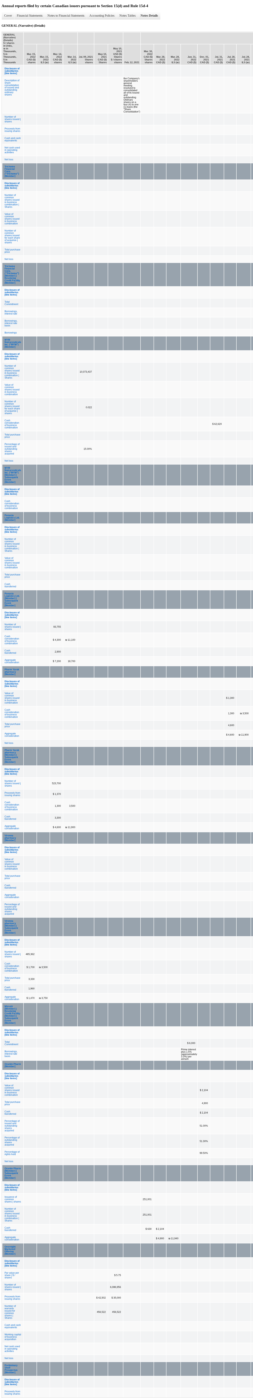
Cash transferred (10, 585)
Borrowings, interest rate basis (11, 323)
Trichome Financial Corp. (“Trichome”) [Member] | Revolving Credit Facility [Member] (12, 274)
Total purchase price (12, 250)
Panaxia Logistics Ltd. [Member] (12, 517)
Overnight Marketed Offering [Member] (10, 1250)
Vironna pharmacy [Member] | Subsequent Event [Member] (11, 927)
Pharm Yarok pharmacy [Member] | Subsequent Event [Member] (12, 756)
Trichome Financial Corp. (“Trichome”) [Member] (12, 171)
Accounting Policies (101, 15)
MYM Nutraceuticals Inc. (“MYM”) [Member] (13, 343)
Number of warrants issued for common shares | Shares (10, 1312)
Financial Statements (29, 15)
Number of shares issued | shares (13, 119)
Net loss (9, 159)
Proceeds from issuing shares (12, 130)
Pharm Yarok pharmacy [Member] (12, 671)
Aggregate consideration (12, 661)
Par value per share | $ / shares (12, 1275)
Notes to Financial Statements (65, 15)
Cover (8, 15)
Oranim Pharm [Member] (13, 1065)
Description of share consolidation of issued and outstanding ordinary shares (12, 87)
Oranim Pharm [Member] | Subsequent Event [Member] (13, 1173)
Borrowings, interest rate (11, 312)
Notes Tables (127, 15)
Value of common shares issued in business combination (12, 219)
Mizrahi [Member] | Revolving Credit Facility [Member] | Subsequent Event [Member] (12, 1014)
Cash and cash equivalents (13, 139)
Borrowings (11, 333)
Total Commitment (11, 303)
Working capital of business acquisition (13, 1336)
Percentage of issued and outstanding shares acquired (12, 449)
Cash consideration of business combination (12, 424)
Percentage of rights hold (12, 1153)
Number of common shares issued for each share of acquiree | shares (12, 237)
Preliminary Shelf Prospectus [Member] (11, 1369)
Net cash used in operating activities (12, 150)
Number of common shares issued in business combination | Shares (12, 201)
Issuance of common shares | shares (13, 1199)
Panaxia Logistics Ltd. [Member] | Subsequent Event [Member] (12, 599)
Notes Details (149, 15)
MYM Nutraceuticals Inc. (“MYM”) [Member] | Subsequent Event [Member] (13, 475)
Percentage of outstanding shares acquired (12, 1141)
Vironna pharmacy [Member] (10, 838)
